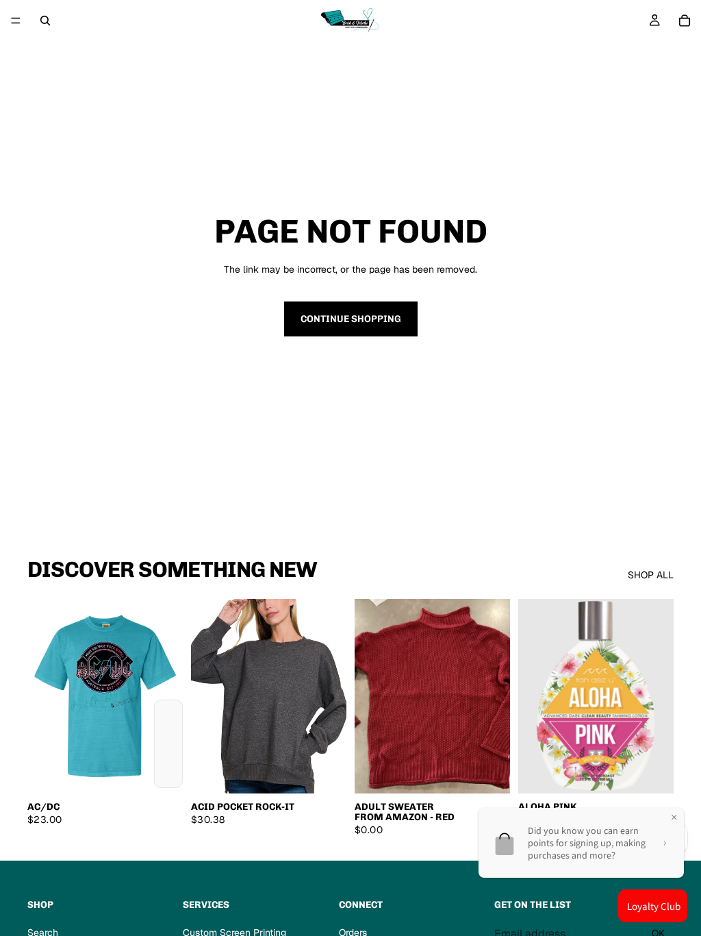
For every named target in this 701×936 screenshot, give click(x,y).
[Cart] (685, 20)
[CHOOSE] (161, 772)
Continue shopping (351, 319)
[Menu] (15, 20)
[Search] (45, 20)
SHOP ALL (651, 575)
